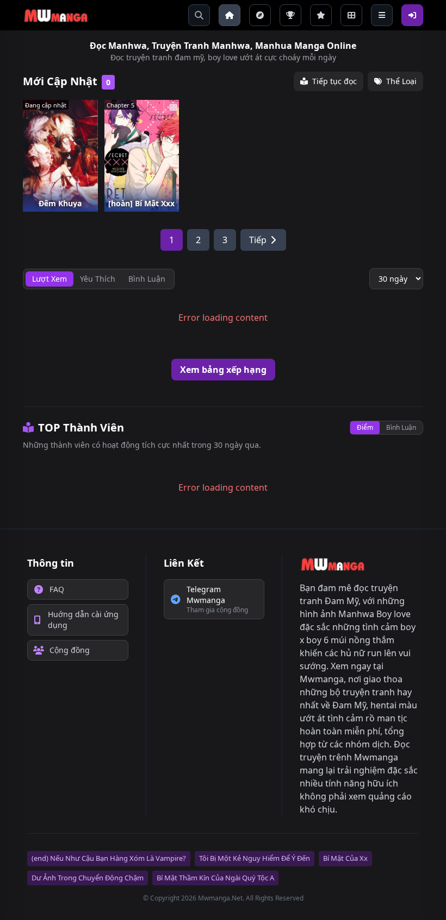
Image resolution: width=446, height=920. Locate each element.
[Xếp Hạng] (321, 15)
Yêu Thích (97, 279)
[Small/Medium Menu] (382, 15)
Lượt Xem (49, 279)
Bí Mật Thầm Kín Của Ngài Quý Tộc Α (215, 878)
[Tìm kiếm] (199, 15)
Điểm (365, 427)
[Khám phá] (260, 15)
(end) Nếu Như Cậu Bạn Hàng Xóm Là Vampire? (109, 858)
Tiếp (258, 240)
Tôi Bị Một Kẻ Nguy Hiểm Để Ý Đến (254, 858)
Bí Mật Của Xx (345, 858)
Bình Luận (401, 427)
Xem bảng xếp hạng (223, 370)
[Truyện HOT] (290, 15)
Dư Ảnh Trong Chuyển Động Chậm (88, 878)
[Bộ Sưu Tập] (351, 15)
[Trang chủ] (229, 15)
